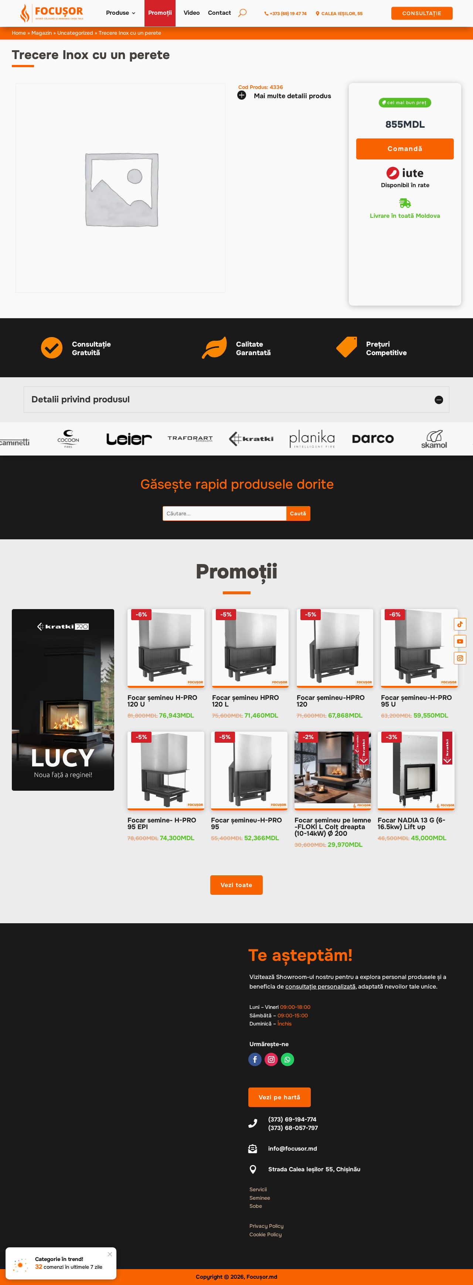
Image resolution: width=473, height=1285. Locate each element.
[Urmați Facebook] (255, 1059)
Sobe (255, 1206)
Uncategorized (75, 33)
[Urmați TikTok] (460, 624)
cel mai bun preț (406, 103)
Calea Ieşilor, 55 (342, 14)
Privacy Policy (266, 1226)
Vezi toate (236, 885)
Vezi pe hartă (279, 1097)
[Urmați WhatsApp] (287, 1059)
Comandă (405, 149)
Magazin (41, 33)
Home (19, 33)
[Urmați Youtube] (460, 641)
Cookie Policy (265, 1234)
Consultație (422, 13)
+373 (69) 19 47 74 (288, 14)
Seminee (259, 1198)
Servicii (258, 1189)
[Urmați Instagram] (271, 1059)
